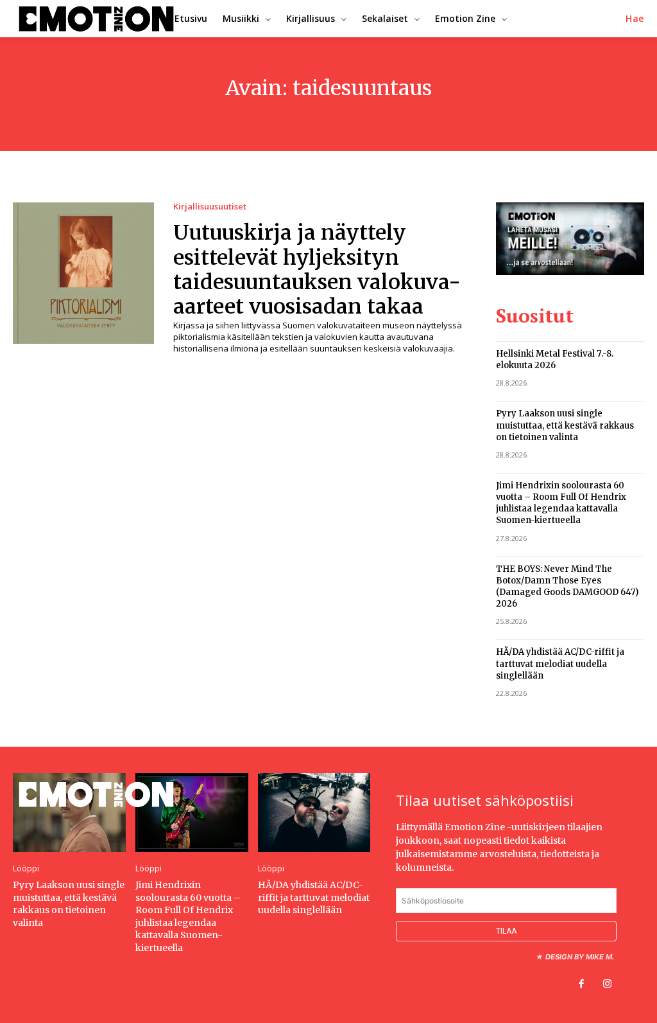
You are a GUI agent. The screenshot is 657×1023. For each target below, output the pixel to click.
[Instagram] (607, 984)
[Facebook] (581, 984)
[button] (635, 18)
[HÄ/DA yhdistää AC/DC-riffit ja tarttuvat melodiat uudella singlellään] (314, 812)
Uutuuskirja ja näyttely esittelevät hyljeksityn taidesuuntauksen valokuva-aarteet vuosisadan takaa (317, 269)
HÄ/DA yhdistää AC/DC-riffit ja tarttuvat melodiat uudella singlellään (560, 663)
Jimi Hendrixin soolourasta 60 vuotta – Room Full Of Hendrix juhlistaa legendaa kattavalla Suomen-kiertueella (561, 503)
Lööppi (26, 869)
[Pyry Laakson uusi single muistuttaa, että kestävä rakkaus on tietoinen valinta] (69, 812)
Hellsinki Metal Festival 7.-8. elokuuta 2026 (554, 359)
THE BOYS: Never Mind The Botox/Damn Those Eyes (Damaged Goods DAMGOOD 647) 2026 (567, 587)
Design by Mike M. (579, 956)
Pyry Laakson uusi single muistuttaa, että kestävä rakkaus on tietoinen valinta (565, 425)
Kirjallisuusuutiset (209, 206)
